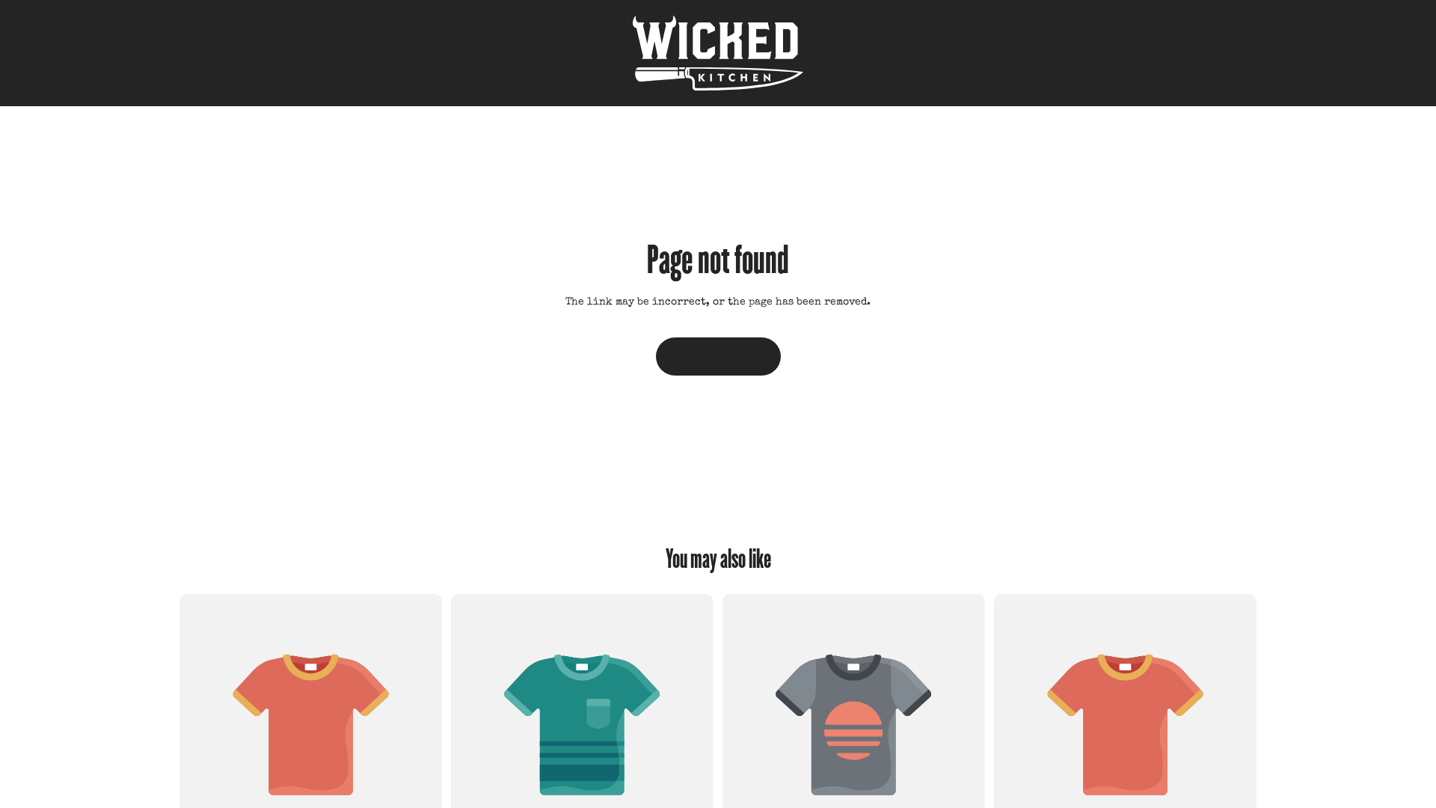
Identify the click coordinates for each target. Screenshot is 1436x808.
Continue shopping (718, 356)
